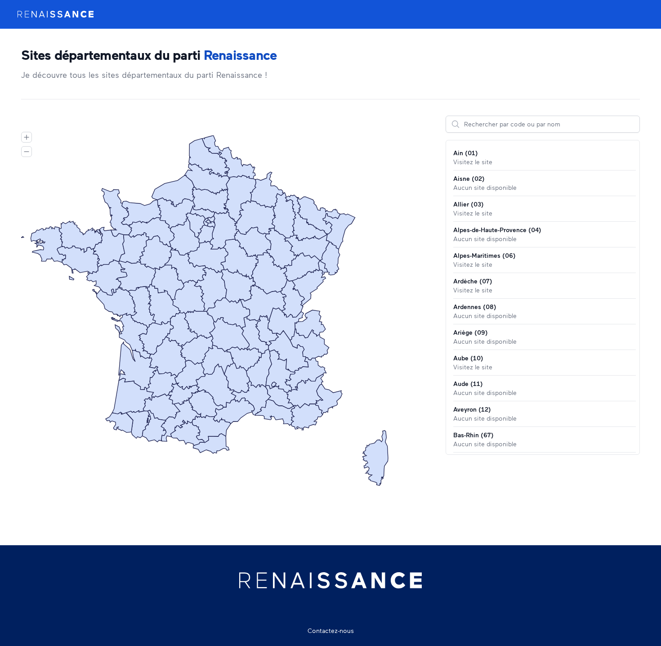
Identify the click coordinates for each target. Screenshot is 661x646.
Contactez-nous (331, 630)
